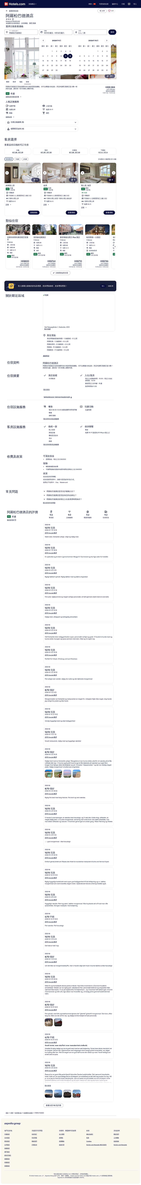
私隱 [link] (87, 1138)
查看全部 (9, 117)
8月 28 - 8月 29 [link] (17, 152)
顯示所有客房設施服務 (51, 444)
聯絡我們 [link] (34, 1141)
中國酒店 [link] (7, 1134)
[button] (52, 51)
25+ (111, 76)
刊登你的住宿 (103, 4)
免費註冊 (110, 286)
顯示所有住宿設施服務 (51, 419)
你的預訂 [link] (34, 1134)
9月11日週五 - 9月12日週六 (54, 33)
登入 (135, 4)
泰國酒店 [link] (7, 1159)
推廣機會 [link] (61, 1141)
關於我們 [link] (116, 1134)
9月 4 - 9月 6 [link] (103, 152)
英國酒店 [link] (7, 1166)
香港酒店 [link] (7, 1141)
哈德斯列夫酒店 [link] (28, 1113)
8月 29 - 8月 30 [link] (46, 152)
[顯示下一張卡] (115, 246)
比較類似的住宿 (62, 273)
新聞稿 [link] (61, 1138)
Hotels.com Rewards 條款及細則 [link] (96, 1145)
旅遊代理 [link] (61, 1145)
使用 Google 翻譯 (51, 533)
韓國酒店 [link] (7, 1162)
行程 (123, 4)
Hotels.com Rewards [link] (120, 1145)
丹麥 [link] (11, 1113)
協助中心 (115, 4)
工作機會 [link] (116, 1138)
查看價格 (33, 213)
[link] (111, 11)
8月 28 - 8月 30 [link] (74, 152)
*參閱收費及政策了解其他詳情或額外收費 (57, 397)
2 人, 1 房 (82, 33)
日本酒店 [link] (7, 1138)
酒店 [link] (7, 1113)
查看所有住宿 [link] (13, 11)
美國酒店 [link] (7, 1148)
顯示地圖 (47, 329)
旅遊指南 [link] (116, 1141)
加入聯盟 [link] (61, 1134)
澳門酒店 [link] (7, 1152)
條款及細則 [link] (89, 1134)
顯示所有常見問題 (49, 503)
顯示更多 (47, 390)
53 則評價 (10, 520)
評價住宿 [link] (34, 1145)
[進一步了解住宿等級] (12, 19)
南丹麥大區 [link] (18, 1113)
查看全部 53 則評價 (12, 97)
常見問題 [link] (34, 1138)
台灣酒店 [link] (7, 1145)
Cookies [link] (89, 1141)
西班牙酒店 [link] (7, 1155)
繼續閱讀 (46, 356)
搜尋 (112, 32)
